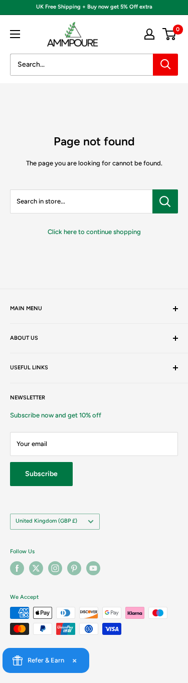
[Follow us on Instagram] (55, 568)
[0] (169, 34)
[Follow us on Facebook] (17, 568)
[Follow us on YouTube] (93, 568)
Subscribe (41, 474)
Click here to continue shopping (94, 232)
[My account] (149, 34)
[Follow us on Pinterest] (74, 568)
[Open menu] (15, 34)
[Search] (165, 65)
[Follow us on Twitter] (36, 568)
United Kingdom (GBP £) (46, 521)
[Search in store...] (165, 201)
